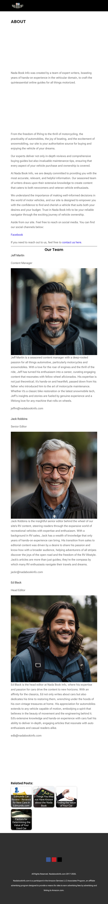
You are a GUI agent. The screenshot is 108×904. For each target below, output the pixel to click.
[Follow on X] (59, 859)
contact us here (71, 242)
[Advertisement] (54, 48)
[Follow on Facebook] (48, 859)
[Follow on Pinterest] (54, 859)
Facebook (17, 234)
